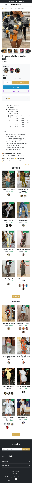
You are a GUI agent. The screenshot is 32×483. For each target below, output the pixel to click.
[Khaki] (8, 194)
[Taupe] (20, 285)
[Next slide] (30, 51)
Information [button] (5, 461)
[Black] (10, 225)
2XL (20, 78)
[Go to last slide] (2, 51)
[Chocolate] (8, 283)
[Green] (21, 196)
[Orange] (25, 196)
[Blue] (17, 70)
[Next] (10, 186)
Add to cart (20, 82)
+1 (10, 427)
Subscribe (26, 449)
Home (3, 8)
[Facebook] (13, 473)
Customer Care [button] (5, 465)
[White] (6, 225)
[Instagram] (16, 473)
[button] (5, 4)
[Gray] (6, 70)
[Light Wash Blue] (8, 254)
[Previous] (7, 186)
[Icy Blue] (20, 328)
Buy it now (16, 87)
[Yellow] (5, 393)
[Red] (8, 328)
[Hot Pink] (12, 70)
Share (27, 164)
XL (15, 78)
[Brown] (23, 254)
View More (16, 296)
